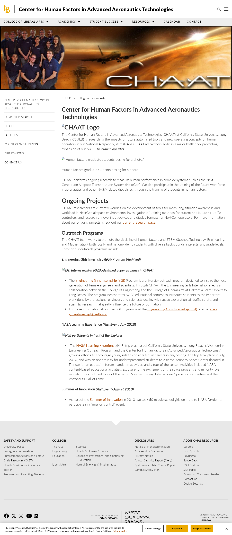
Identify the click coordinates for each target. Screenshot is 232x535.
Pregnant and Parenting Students (24, 474)
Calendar (172, 21)
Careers (188, 447)
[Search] (217, 9)
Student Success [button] (104, 21)
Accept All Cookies (201, 528)
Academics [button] (67, 21)
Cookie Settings (153, 528)
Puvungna (189, 456)
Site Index (189, 470)
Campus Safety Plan (147, 470)
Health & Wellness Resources (22, 465)
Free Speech (191, 451)
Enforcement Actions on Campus (24, 456)
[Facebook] (7, 515)
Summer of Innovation (106, 399)
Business (81, 447)
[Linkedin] (37, 515)
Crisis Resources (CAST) (18, 460)
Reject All (177, 528)
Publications (14, 153)
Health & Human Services (92, 451)
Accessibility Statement (149, 451)
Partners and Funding (21, 144)
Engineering (59, 451)
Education (58, 456)
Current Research (18, 117)
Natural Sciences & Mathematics (96, 464)
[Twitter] (14, 515)
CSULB (66, 98)
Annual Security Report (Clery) (153, 460)
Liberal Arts (59, 464)
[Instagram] (22, 515)
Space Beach (191, 460)
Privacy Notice (120, 531)
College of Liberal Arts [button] (24, 21)
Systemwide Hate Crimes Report (155, 465)
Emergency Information (18, 451)
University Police (14, 447)
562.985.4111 (205, 520)
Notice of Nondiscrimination (152, 447)
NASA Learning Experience (96, 345)
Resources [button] (141, 21)
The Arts (57, 447)
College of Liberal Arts (91, 98)
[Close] (226, 528)
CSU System (191, 465)
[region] (116, 529)
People (9, 126)
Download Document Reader (201, 474)
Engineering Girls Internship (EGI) (100, 280)
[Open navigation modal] (224, 9)
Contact (194, 21)
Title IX (8, 470)
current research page (139, 222)
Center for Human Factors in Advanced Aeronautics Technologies (26, 104)
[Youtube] (29, 515)
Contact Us (13, 162)
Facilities (11, 135)
